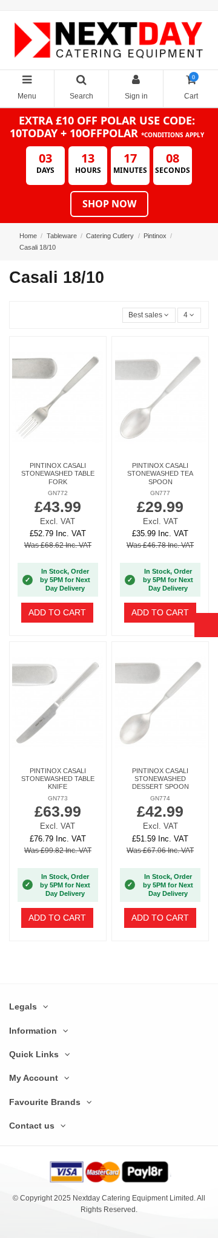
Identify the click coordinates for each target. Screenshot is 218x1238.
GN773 (58, 798)
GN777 (160, 493)
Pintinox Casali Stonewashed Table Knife (57, 779)
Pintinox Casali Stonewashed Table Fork (57, 473)
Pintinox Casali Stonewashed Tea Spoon (160, 473)
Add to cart (57, 612)
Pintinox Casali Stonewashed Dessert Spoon (160, 779)
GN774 (160, 798)
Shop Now (109, 203)
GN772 (58, 493)
